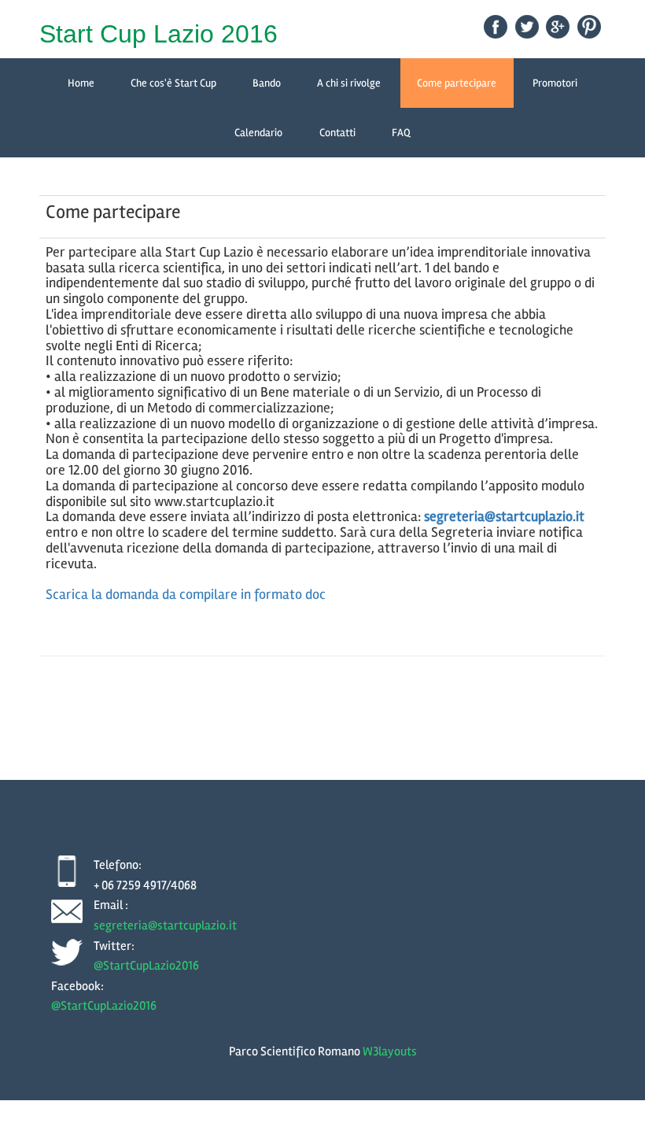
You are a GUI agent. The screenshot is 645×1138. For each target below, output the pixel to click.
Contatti (337, 132)
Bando (266, 83)
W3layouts (390, 1051)
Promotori (555, 83)
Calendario (258, 132)
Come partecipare (456, 83)
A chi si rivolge (349, 83)
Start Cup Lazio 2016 (158, 34)
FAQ (401, 132)
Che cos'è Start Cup (173, 83)
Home (81, 83)
